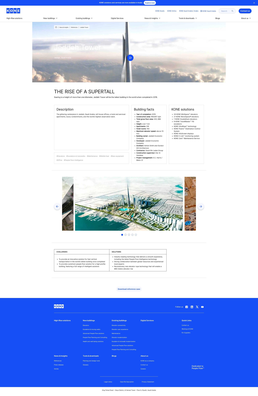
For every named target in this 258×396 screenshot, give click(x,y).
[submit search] (232, 10)
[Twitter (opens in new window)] (197, 306)
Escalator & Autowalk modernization (123, 341)
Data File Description (127, 382)
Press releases (58, 365)
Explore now (150, 3)
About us (144, 356)
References (74, 27)
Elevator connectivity (119, 325)
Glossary (85, 365)
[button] (16, 18)
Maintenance (116, 333)
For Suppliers (186, 333)
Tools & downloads (91, 356)
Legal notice (108, 382)
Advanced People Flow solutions (93, 333)
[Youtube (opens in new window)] (202, 306)
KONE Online (171, 11)
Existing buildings (119, 320)
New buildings (89, 320)
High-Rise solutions (62, 320)
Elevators (86, 325)
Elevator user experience (120, 329)
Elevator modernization (119, 337)
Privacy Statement (148, 382)
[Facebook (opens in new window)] (186, 306)
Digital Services (147, 320)
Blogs (114, 356)
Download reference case (129, 289)
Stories (56, 369)
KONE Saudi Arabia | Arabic (188, 11)
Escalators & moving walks (91, 329)
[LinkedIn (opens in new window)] (192, 306)
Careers (143, 369)
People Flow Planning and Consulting (95, 337)
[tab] (122, 235)
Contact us (144, 365)
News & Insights (63, 27)
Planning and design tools (91, 361)
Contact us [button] (245, 11)
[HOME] (56, 27)
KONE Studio (159, 11)
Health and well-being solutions (93, 341)
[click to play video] (130, 58)
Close (254, 3)
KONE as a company (147, 361)
